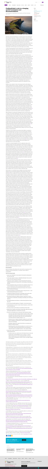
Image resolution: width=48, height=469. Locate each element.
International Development (37, 15)
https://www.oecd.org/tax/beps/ (25, 432)
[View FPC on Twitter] (38, 461)
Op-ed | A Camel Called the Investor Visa (20, 449)
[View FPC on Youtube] (39, 461)
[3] (32, 108)
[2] (26, 72)
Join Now (24, 465)
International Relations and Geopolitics (37, 16)
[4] (17, 119)
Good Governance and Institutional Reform (36, 13)
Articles (19, 458)
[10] (24, 212)
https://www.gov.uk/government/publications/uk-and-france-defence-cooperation (18, 381)
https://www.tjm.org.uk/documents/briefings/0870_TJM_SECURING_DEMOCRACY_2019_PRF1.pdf (21, 379)
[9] (9, 172)
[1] (31, 59)
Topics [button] (6, 5)
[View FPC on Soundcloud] (40, 461)
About (6, 458)
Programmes (10, 458)
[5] (30, 123)
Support (30, 458)
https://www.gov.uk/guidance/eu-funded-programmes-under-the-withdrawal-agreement (19, 417)
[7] (23, 151)
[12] (19, 235)
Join (33, 458)
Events (23, 458)
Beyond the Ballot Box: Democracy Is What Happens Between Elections (30, 450)
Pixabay (31, 433)
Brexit (35, 9)
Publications (15, 458)
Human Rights (35, 14)
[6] (26, 139)
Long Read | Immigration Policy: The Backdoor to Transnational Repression (11, 450)
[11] (18, 217)
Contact (26, 458)
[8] (17, 158)
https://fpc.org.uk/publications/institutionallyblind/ (20, 405)
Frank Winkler (26, 433)
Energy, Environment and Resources (37, 12)
